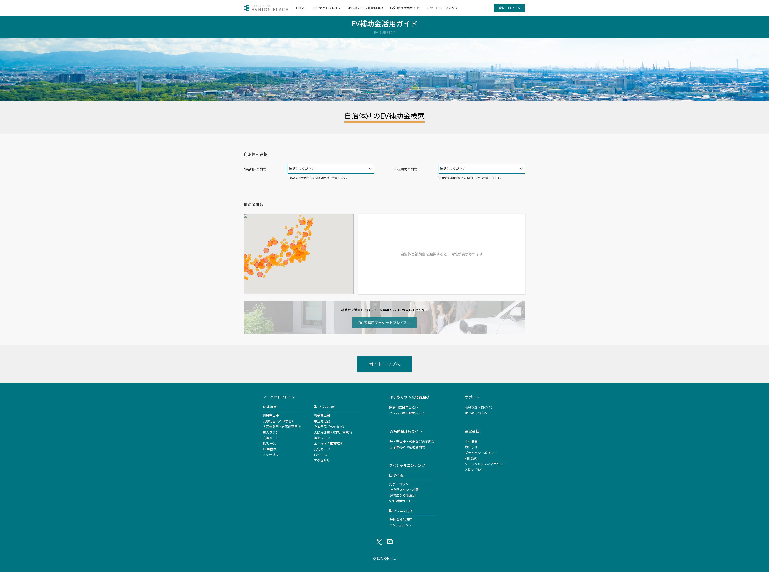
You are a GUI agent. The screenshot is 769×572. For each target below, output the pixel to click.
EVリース (269, 443)
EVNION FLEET (400, 519)
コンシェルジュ (400, 525)
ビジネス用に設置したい (406, 413)
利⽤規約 (471, 458)
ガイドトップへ (384, 364)
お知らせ (471, 447)
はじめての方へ (476, 413)
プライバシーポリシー (481, 453)
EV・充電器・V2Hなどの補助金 (412, 441)
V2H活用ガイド (400, 501)
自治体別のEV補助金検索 (407, 447)
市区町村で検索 (406, 169)
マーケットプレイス (326, 8)
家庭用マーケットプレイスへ (387, 322)
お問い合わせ (474, 469)
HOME (301, 8)
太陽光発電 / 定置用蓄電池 (282, 427)
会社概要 (471, 441)
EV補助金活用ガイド (404, 8)
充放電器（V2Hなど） (279, 421)
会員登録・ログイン (479, 407)
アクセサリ (271, 455)
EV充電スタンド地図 (404, 490)
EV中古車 (269, 449)
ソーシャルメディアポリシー (485, 464)
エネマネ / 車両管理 (328, 443)
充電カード (271, 438)
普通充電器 (271, 415)
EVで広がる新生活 (402, 495)
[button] (304, 223)
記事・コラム (398, 484)
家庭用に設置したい (403, 407)
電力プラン (271, 432)
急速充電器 (322, 421)
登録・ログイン (509, 8)
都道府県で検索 (255, 169)
